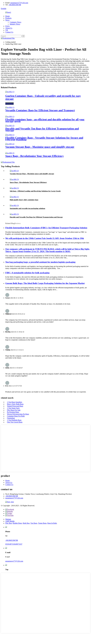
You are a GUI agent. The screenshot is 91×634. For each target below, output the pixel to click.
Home (7, 16)
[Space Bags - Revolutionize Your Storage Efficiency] (9, 153)
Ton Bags (33, 523)
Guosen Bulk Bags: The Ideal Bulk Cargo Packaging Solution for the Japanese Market (45, 283)
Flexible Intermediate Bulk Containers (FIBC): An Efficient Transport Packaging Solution (46, 228)
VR (6, 30)
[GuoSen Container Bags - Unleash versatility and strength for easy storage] (9, 92)
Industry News (15, 24)
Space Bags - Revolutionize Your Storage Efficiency (34, 156)
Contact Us (9, 32)
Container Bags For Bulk (16, 416)
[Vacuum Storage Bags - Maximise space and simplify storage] (9, 144)
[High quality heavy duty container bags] (14, 197)
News (7, 20)
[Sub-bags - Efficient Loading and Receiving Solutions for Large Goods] (14, 188)
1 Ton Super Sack (13, 408)
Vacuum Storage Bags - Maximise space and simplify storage (39, 146)
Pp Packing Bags (13, 412)
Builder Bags (17, 523)
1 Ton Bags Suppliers (14, 402)
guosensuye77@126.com (19, 3)
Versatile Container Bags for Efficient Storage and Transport (40, 110)
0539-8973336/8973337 (13, 544)
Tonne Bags (42, 523)
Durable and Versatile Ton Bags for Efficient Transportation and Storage (42, 129)
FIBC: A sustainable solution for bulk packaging (27, 273)
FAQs (7, 26)
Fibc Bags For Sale (13, 410)
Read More (9, 104)
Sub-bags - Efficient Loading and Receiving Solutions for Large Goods (35, 191)
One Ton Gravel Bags (14, 422)
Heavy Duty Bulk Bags (15, 404)
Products (8, 18)
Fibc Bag (8, 523)
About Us (8, 28)
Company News (15, 22)
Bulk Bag (26, 523)
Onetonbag (11, 418)
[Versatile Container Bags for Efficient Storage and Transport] (9, 107)
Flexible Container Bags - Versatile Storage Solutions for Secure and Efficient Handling (44, 138)
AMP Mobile (10, 521)
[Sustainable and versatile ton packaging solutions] (14, 205)
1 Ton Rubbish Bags (14, 420)
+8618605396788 (14, 5)
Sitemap (8, 519)
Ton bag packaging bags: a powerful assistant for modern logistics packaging (40, 262)
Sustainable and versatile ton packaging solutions (27, 208)
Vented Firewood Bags (15, 406)
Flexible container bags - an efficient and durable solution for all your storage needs (45, 120)
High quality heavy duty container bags (24, 200)
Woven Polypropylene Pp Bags (18, 414)
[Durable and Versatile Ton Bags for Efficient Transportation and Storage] (9, 126)
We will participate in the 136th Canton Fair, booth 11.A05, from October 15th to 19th (44, 238)
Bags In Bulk (52, 523)
